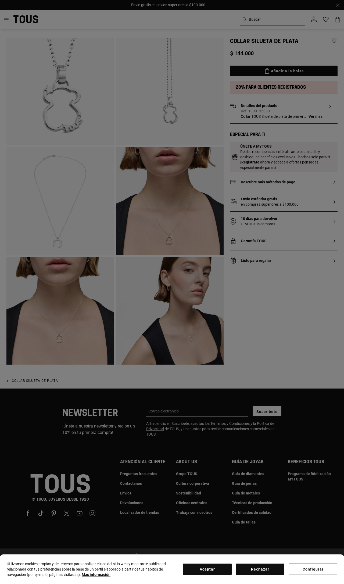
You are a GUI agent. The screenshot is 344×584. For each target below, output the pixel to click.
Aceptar (207, 569)
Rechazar (260, 569)
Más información (96, 574)
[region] (172, 569)
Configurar (313, 569)
